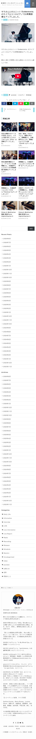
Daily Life (7, 514)
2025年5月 (7, 297)
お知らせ (7, 568)
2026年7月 (7, 242)
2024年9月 (7, 328)
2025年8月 (7, 285)
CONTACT (29, 726)
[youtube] (20, 723)
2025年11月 (7, 273)
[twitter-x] (16, 723)
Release (7, 545)
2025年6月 (7, 293)
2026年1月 (7, 266)
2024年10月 (7, 324)
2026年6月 (7, 246)
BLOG (18, 728)
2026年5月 (7, 250)
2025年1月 (7, 312)
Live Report (8, 534)
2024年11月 (7, 320)
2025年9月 (7, 281)
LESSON (11, 726)
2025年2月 (7, 308)
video (5, 19)
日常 (5, 572)
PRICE (17, 726)
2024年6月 (7, 339)
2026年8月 (7, 238)
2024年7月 (7, 335)
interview (7, 522)
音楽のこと (7, 576)
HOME (5, 726)
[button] (4, 103)
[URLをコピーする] (32, 103)
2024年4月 (7, 347)
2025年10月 (7, 277)
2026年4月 (7, 254)
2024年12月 (7, 316)
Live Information (10, 530)
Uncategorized (9, 557)
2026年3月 (7, 258)
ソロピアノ (21, 95)
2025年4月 (7, 300)
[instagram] (18, 723)
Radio (6, 537)
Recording (7, 541)
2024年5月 (7, 343)
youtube (13, 95)
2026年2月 (7, 262)
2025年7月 (7, 289)
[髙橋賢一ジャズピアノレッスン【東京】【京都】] (12, 4)
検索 (31, 229)
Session (6, 553)
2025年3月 (7, 304)
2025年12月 (7, 269)
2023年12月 (7, 363)
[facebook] (13, 723)
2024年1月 (7, 359)
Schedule (7, 549)
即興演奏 (28, 95)
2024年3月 (7, 351)
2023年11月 (7, 366)
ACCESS (22, 726)
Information (8, 518)
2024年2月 (7, 355)
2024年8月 (7, 332)
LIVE (5, 526)
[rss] (23, 723)
